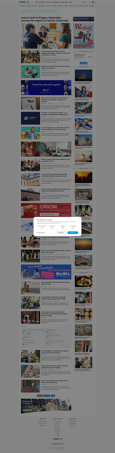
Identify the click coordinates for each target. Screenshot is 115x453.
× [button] (79, 218)
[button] (41, 232)
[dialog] (57, 226)
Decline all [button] (61, 232)
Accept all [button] (72, 232)
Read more (58, 223)
